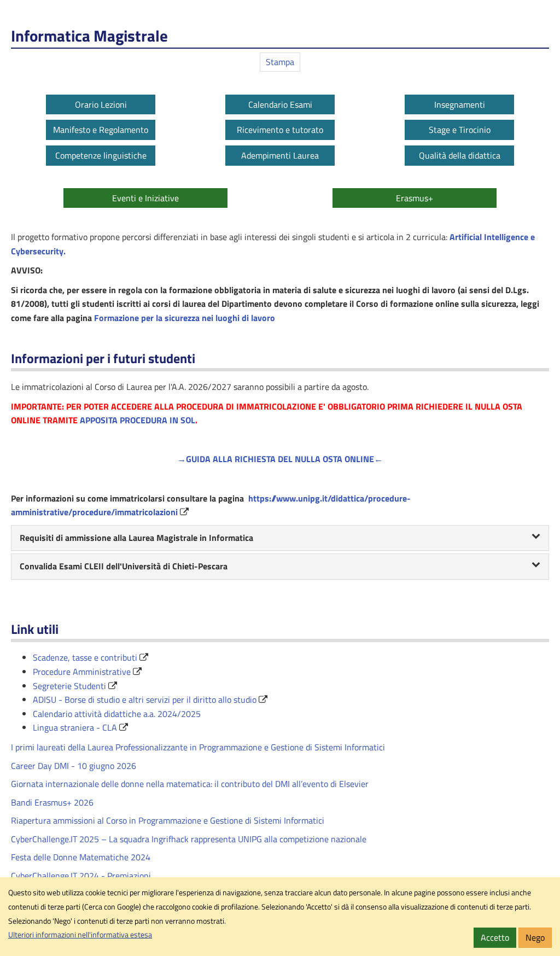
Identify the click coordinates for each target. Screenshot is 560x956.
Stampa (280, 61)
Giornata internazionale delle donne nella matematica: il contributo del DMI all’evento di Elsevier (190, 783)
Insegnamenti (459, 104)
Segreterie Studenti (69, 685)
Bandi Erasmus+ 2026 (52, 802)
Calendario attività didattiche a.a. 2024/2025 (117, 713)
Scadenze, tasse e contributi (85, 657)
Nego (535, 937)
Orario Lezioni (101, 104)
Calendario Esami (280, 104)
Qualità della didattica (459, 155)
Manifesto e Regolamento (100, 129)
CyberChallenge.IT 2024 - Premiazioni (81, 875)
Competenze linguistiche (101, 155)
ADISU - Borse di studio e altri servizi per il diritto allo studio (144, 699)
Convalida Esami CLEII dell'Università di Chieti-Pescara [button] (124, 566)
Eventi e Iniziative (145, 198)
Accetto (495, 937)
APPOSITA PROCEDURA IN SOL (137, 420)
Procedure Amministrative (82, 671)
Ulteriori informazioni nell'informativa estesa (80, 934)
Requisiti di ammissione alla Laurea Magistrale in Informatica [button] (136, 537)
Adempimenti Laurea (280, 155)
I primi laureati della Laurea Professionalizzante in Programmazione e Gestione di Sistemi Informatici (198, 747)
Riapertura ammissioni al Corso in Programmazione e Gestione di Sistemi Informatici (167, 820)
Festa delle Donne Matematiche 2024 (80, 857)
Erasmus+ (414, 198)
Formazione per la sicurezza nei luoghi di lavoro (184, 317)
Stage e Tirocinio (460, 129)
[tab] (280, 538)
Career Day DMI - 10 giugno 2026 (73, 765)
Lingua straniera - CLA (75, 727)
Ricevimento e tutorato (280, 129)
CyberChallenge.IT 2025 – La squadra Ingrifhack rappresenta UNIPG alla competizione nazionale (188, 839)
